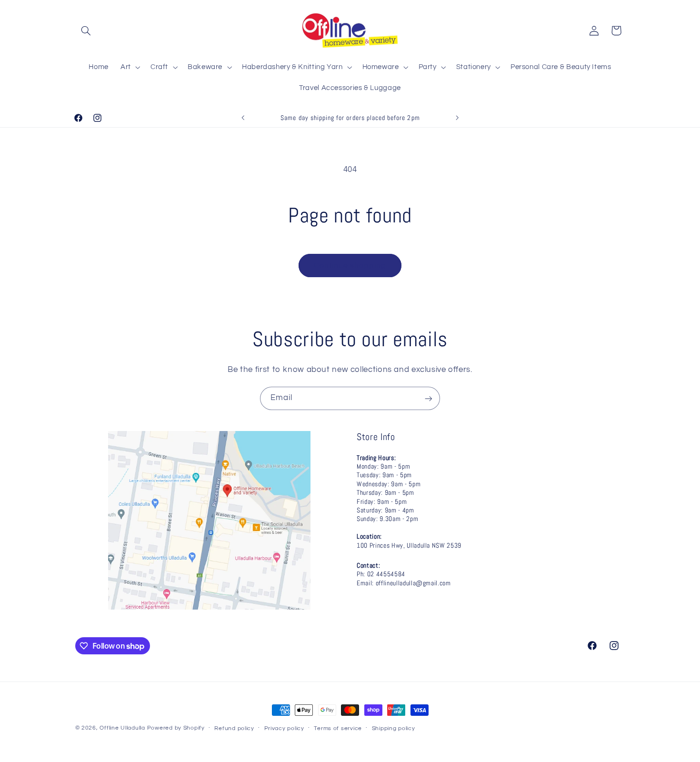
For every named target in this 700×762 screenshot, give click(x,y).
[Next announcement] (457, 117)
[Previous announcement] (242, 117)
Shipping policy (393, 728)
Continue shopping (350, 265)
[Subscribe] (429, 398)
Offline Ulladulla (122, 728)
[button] (86, 30)
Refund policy (234, 728)
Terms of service (338, 728)
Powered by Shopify (176, 728)
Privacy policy (284, 728)
